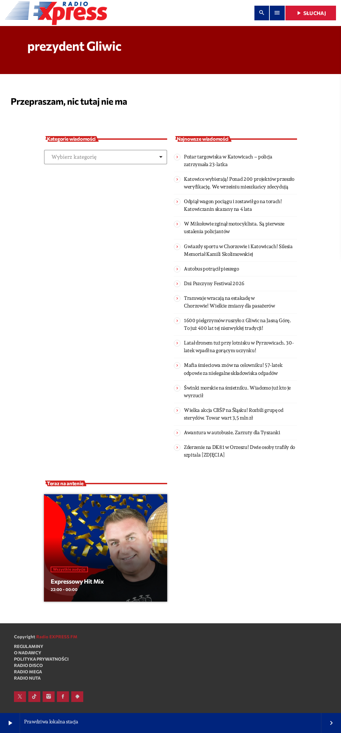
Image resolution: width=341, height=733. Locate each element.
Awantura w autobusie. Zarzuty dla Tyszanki (232, 433)
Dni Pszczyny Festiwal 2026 (214, 283)
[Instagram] (49, 696)
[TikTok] (34, 696)
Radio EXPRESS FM (57, 636)
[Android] (77, 696)
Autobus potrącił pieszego (211, 269)
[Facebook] (63, 696)
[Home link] (56, 13)
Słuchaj (310, 13)
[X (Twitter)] (20, 696)
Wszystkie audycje (69, 569)
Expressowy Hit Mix (77, 581)
